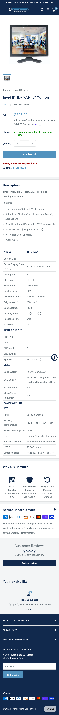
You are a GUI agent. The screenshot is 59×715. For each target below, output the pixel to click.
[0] (54, 10)
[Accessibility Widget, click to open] (54, 357)
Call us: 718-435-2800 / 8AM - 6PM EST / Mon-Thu (29, 2)
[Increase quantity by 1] (33, 143)
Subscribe (13, 674)
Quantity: (7, 143)
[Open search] (42, 9)
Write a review (29, 563)
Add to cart (29, 154)
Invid (5, 104)
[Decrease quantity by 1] (17, 143)
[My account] (48, 9)
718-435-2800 (18, 167)
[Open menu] (4, 10)
